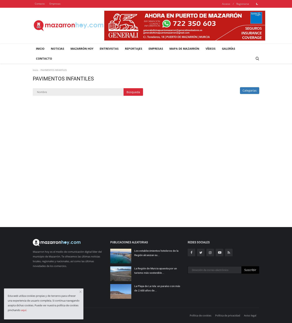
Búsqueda (133, 92)
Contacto (40, 3)
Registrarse (242, 4)
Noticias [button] (57, 48)
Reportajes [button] (133, 48)
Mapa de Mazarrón (184, 48)
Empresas (55, 3)
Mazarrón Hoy (82, 48)
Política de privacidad (227, 315)
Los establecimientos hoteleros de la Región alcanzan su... (156, 253)
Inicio (40, 48)
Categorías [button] (250, 90)
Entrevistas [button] (109, 48)
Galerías (228, 48)
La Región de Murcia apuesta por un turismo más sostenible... (155, 270)
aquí (23, 310)
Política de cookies (200, 315)
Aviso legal (250, 315)
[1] (257, 4)
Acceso (226, 4)
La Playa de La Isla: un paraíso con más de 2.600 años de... (157, 288)
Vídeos (211, 48)
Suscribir (250, 270)
